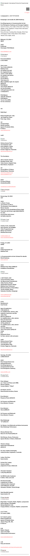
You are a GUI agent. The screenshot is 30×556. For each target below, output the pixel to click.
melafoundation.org (5, 235)
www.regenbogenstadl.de (7, 237)
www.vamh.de (4, 259)
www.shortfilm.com (5, 372)
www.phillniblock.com (6, 51)
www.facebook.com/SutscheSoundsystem (11, 547)
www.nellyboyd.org (5, 130)
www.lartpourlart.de (5, 296)
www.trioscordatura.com (7, 172)
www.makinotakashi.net (7, 537)
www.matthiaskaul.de (6, 294)
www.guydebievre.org (6, 174)
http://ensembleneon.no (6, 151)
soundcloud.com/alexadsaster (8, 186)
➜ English (26, 12)
